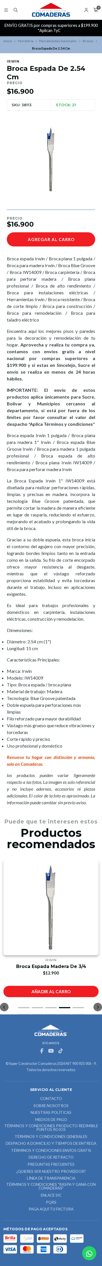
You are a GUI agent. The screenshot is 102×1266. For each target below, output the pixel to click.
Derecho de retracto (51, 1157)
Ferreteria (25, 41)
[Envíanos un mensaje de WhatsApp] (89, 1253)
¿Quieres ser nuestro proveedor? (51, 1172)
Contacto (51, 1099)
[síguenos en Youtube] (51, 1051)
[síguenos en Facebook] (42, 1051)
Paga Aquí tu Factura (51, 1209)
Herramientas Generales (58, 41)
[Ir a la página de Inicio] (51, 10)
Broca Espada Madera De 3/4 (51, 966)
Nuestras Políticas (51, 1113)
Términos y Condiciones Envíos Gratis (51, 1151)
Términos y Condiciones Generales (51, 1137)
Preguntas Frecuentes (51, 1165)
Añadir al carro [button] (51, 991)
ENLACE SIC (51, 1195)
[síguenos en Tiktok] (60, 1051)
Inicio (8, 41)
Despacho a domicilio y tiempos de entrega (51, 1144)
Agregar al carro (51, 239)
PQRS (51, 1203)
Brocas (88, 41)
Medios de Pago (51, 1120)
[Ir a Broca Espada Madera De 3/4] (51, 907)
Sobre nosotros (51, 1106)
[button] (23, 1007)
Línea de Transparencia (51, 1178)
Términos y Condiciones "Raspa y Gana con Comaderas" (51, 1186)
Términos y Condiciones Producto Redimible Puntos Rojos (51, 1128)
